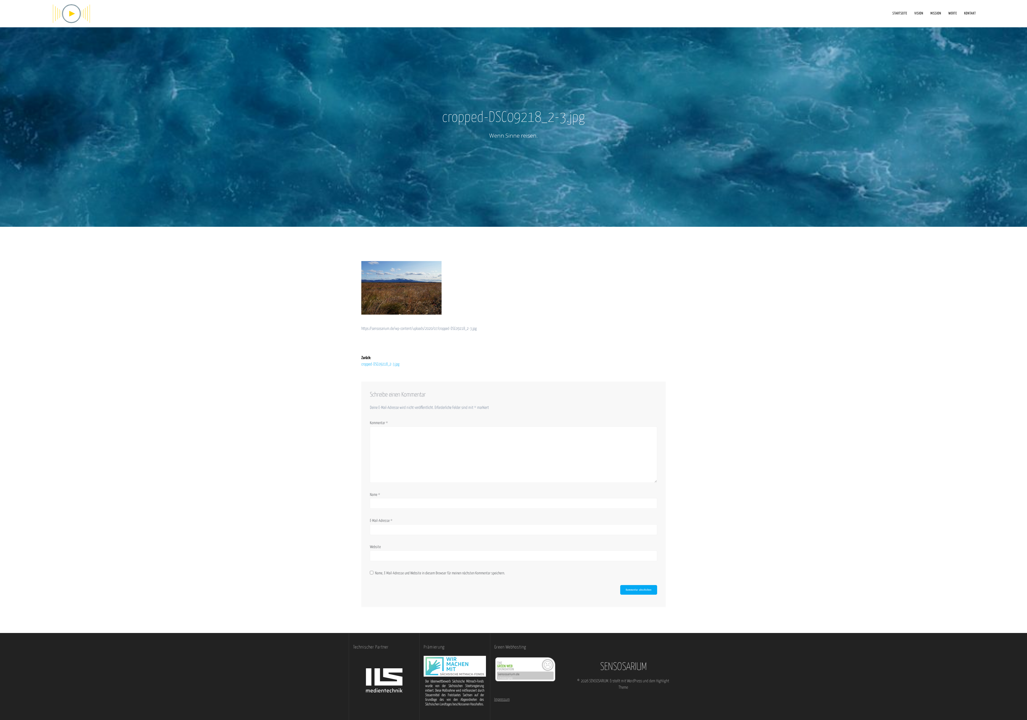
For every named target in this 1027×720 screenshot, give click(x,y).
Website (375, 547)
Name (375, 495)
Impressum (502, 700)
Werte (952, 13)
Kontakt (970, 13)
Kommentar (379, 423)
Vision (918, 13)
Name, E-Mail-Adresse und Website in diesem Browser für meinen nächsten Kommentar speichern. (440, 573)
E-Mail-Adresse (381, 521)
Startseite (899, 13)
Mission (935, 13)
